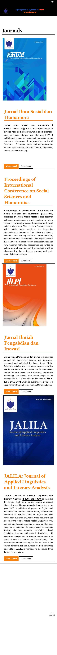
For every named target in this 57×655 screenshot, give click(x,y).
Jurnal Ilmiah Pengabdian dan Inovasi (21, 343)
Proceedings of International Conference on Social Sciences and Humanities (26, 191)
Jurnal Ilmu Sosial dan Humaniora (28, 115)
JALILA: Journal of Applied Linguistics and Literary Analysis (27, 482)
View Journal (11, 166)
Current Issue (26, 166)
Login (52, 2)
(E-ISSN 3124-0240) (32, 499)
